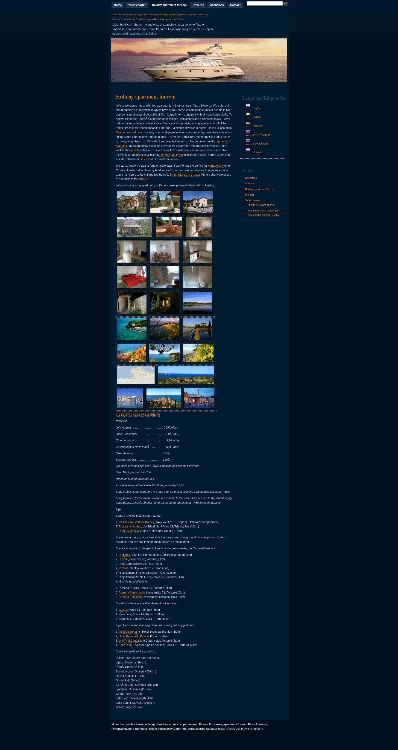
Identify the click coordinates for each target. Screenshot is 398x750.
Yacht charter (137, 5)
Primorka (124, 554)
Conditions (217, 5)
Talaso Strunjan (128, 631)
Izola (136, 150)
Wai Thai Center (129, 640)
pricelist (143, 179)
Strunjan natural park (129, 132)
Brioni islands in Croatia (185, 174)
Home (118, 5)
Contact (235, 5)
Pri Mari (124, 568)
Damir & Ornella (129, 531)
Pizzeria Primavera (131, 597)
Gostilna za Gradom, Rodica (136, 522)
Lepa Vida (125, 645)
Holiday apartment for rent (169, 5)
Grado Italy (217, 165)
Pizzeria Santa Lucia (132, 592)
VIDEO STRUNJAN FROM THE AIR (138, 414)
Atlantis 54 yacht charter (261, 204)
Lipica (143, 159)
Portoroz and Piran (171, 154)
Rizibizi (123, 559)
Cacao (123, 609)
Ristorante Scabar (130, 526)
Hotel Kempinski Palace (134, 636)
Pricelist (198, 5)
